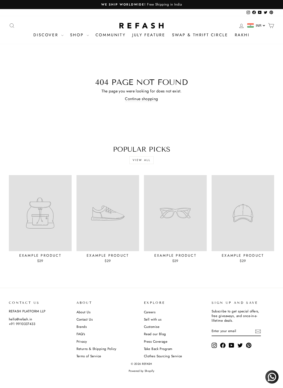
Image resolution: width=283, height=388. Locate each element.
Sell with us (152, 319)
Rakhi (242, 35)
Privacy (81, 341)
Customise (151, 326)
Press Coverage (155, 341)
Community (111, 35)
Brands (81, 326)
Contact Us (84, 319)
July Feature (148, 35)
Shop (78, 35)
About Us (83, 312)
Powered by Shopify (141, 371)
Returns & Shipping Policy (96, 348)
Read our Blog (155, 334)
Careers (149, 312)
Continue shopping (141, 99)
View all (142, 160)
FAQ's (80, 334)
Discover (46, 35)
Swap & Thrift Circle (200, 35)
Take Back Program (158, 348)
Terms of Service (88, 356)
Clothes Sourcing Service (163, 356)
